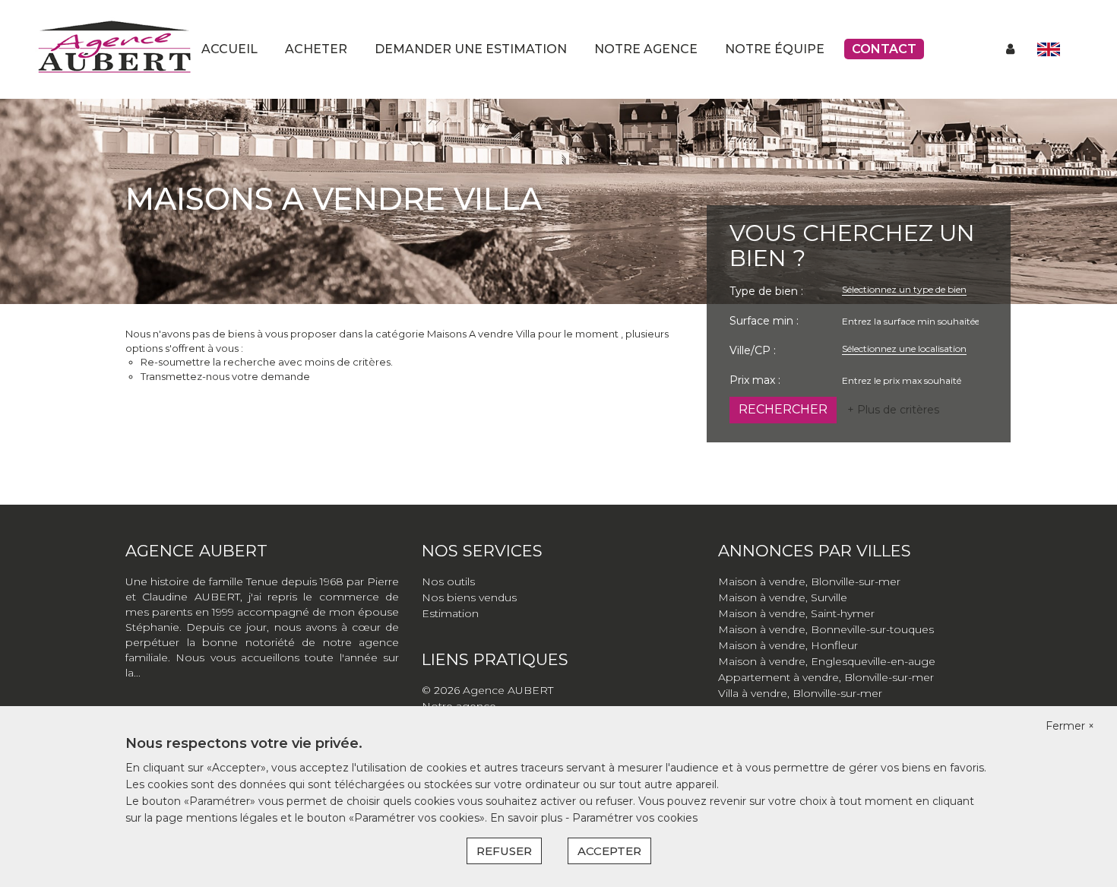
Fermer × (1070, 726)
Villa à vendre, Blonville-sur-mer (800, 693)
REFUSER (504, 851)
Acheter (316, 49)
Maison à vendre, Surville (782, 597)
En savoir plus (527, 818)
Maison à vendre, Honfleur (788, 645)
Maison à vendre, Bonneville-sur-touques (826, 629)
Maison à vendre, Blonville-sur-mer (809, 581)
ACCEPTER (609, 851)
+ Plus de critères (893, 410)
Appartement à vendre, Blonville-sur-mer (826, 677)
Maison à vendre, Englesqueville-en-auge (826, 661)
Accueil (229, 49)
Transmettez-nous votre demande (225, 376)
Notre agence (646, 49)
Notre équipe (774, 49)
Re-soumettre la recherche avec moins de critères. (267, 362)
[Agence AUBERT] (114, 48)
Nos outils (448, 581)
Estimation (450, 613)
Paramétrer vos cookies (635, 818)
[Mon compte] (1010, 49)
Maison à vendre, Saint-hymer (796, 613)
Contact (884, 49)
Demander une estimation (471, 49)
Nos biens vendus (469, 597)
